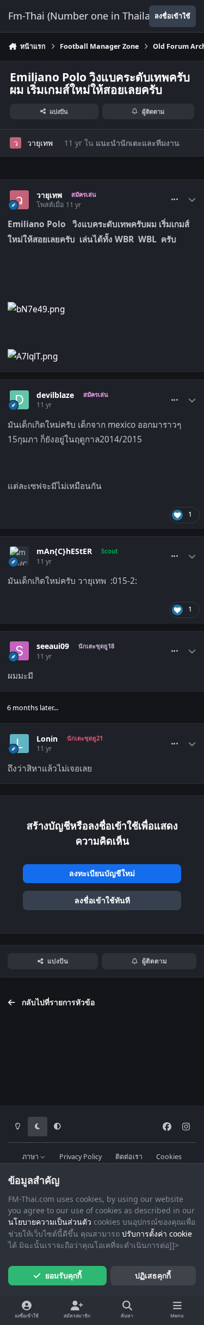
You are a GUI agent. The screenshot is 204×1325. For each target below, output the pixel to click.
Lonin (47, 739)
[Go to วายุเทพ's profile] (15, 143)
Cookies (169, 1156)
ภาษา (31, 1156)
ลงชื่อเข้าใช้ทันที (102, 900)
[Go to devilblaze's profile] (19, 399)
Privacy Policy (80, 1156)
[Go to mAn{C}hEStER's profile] (19, 555)
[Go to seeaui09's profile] (19, 650)
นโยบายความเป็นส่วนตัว (49, 1222)
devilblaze (55, 395)
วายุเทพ (40, 143)
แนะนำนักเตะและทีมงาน (138, 143)
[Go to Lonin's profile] (19, 743)
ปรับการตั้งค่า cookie (157, 1233)
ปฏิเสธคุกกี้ (153, 1275)
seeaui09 (52, 646)
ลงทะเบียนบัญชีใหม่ (102, 873)
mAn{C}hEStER (64, 551)
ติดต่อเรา (129, 1156)
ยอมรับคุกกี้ (63, 1275)
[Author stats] (192, 200)
